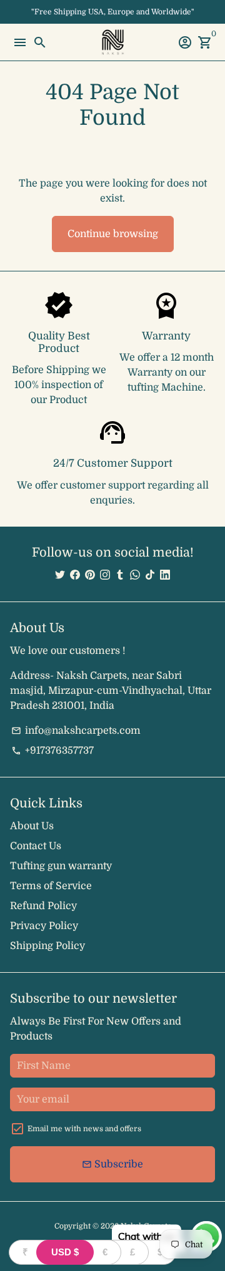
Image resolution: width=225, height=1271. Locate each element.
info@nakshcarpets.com (76, 730)
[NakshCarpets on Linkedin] (165, 575)
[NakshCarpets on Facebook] (75, 575)
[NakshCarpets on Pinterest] (90, 575)
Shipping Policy (47, 946)
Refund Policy (43, 906)
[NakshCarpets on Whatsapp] (135, 575)
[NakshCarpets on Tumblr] (120, 575)
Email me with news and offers (84, 1128)
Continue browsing (113, 234)
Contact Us (35, 846)
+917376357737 (52, 750)
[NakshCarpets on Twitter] (60, 575)
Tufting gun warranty (61, 866)
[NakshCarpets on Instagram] (105, 575)
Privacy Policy (44, 926)
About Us (32, 826)
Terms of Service (51, 886)
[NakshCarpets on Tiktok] (150, 575)
